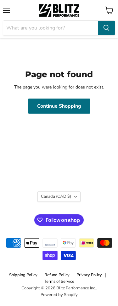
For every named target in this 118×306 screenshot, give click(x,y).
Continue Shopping (59, 106)
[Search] (106, 28)
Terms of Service (59, 281)
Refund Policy (57, 275)
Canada (56, 196)
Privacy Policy (89, 275)
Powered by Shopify (59, 295)
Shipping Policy (23, 275)
